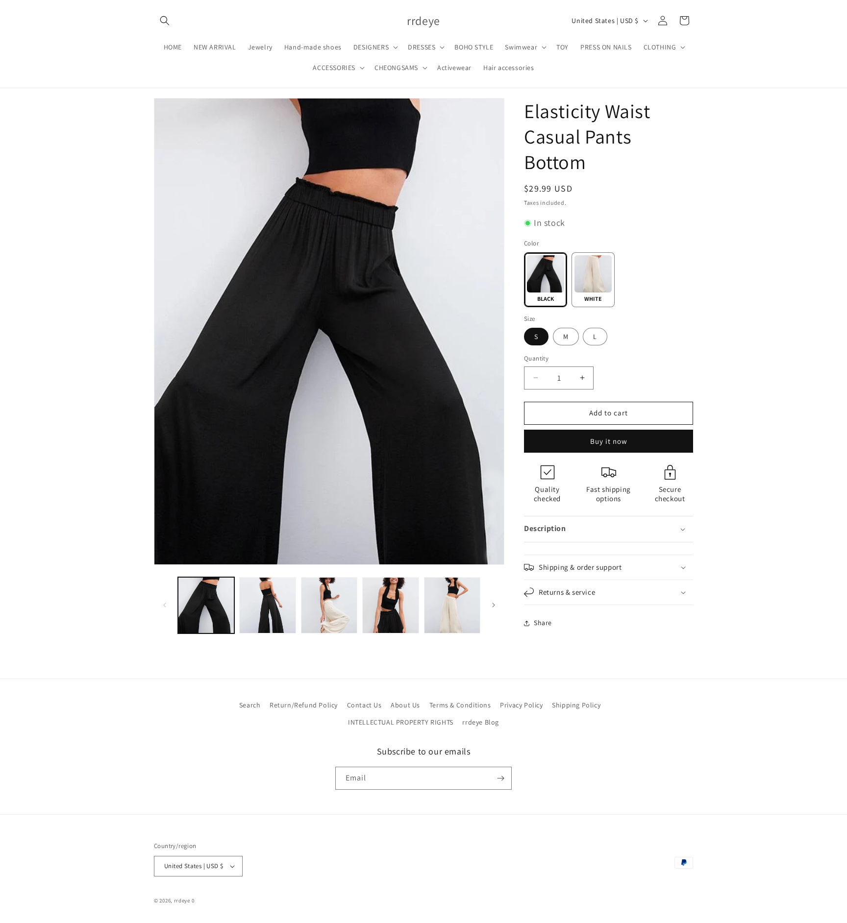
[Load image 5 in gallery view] (390, 605)
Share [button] (543, 622)
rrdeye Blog (480, 722)
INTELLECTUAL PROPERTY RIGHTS (400, 722)
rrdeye (182, 900)
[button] (164, 20)
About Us (405, 705)
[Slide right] (493, 605)
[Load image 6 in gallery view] (452, 605)
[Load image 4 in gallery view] (329, 605)
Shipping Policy (576, 705)
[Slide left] (164, 605)
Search (250, 705)
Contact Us (364, 705)
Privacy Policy (521, 705)
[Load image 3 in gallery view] (267, 605)
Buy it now (608, 441)
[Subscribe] (500, 778)
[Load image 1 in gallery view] (206, 605)
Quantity (536, 358)
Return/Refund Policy (304, 705)
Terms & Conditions (460, 705)
